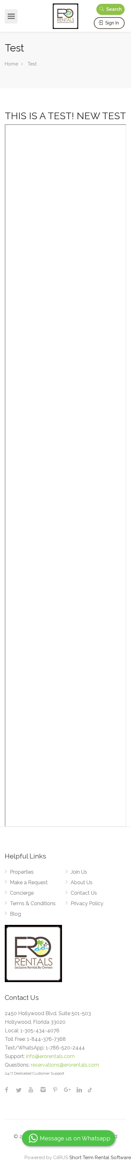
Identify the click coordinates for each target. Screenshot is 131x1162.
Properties (22, 872)
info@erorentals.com (50, 1056)
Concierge (22, 893)
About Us (82, 882)
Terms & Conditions (33, 903)
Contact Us (84, 893)
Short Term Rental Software (100, 1157)
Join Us (79, 872)
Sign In (111, 22)
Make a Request (29, 882)
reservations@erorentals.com (65, 1065)
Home (11, 64)
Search (113, 9)
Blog (15, 914)
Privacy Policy (87, 903)
